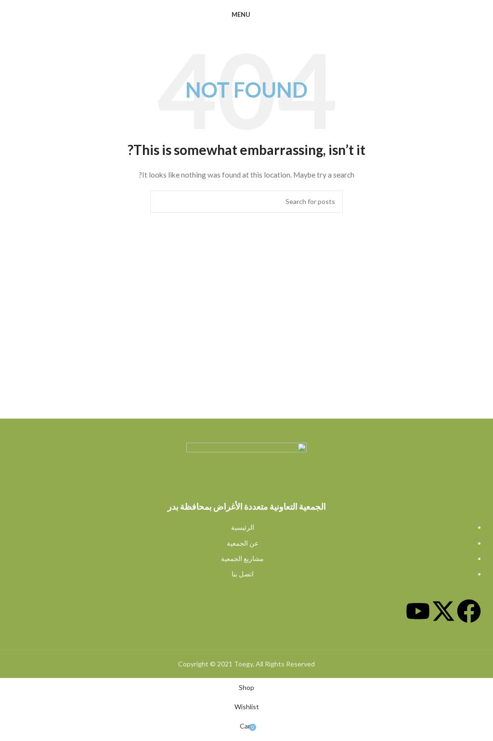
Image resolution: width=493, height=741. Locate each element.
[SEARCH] (161, 202)
